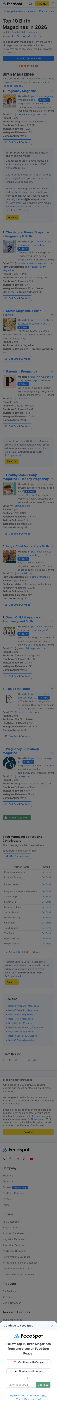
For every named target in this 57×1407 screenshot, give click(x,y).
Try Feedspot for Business (25, 1395)
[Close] (52, 1325)
